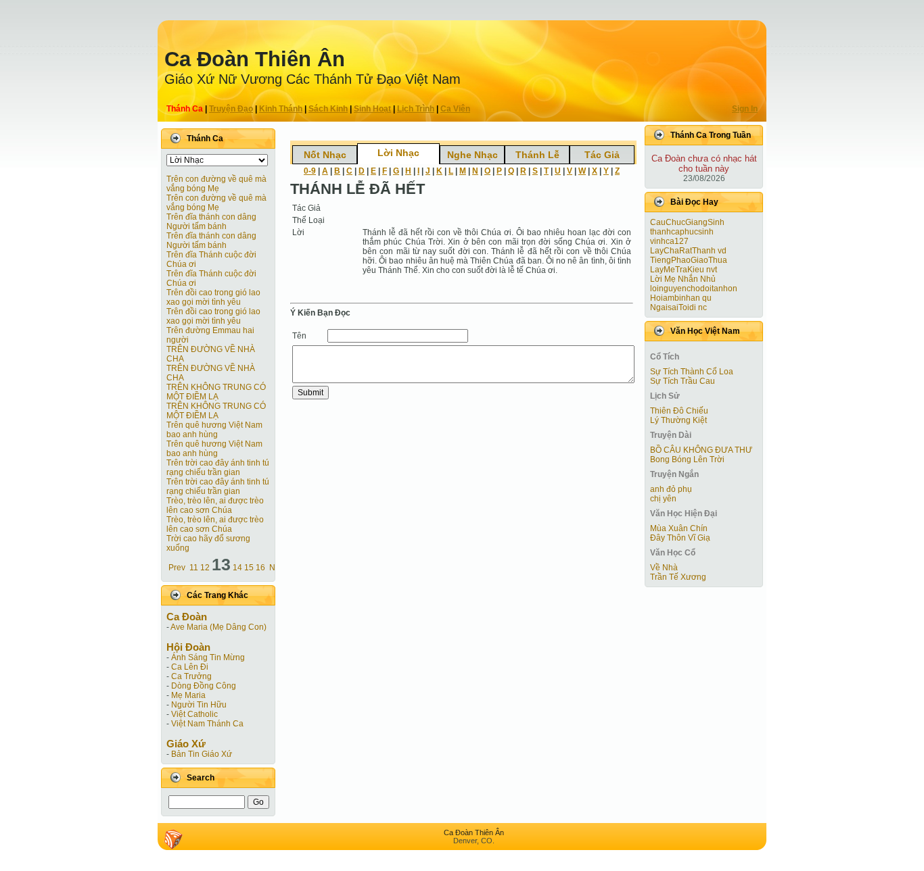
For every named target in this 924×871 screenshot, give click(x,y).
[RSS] (173, 839)
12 (205, 567)
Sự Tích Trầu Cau (682, 381)
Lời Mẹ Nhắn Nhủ (683, 279)
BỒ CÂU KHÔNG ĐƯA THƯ (701, 450)
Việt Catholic (194, 714)
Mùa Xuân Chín (679, 528)
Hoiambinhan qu (681, 298)
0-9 (310, 171)
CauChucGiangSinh (687, 222)
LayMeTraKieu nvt (683, 269)
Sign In (745, 109)
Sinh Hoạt (372, 109)
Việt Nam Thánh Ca (207, 723)
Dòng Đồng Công (203, 686)
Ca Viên (455, 109)
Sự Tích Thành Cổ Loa (691, 371)
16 (260, 567)
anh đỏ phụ (671, 489)
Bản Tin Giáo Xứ (201, 754)
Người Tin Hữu (199, 705)
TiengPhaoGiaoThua (688, 260)
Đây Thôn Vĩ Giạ (680, 538)
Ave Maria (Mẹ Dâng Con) (218, 627)
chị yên (663, 498)
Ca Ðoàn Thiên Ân (254, 59)
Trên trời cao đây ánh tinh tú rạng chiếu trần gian (217, 467)
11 (193, 567)
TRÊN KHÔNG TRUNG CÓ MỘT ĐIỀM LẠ (216, 391)
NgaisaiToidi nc (678, 307)
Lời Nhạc (398, 152)
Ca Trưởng (191, 676)
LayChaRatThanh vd (688, 250)
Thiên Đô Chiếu (679, 411)
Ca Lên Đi (189, 667)
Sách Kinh (328, 109)
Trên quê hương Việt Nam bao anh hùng (214, 429)
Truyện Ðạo (231, 109)
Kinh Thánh (280, 109)
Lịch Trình (415, 109)
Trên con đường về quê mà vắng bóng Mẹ (216, 183)
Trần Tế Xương (678, 577)
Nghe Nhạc (472, 154)
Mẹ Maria (188, 695)
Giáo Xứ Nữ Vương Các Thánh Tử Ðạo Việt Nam (312, 79)
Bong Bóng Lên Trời (687, 459)
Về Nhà (664, 567)
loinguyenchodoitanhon (693, 288)
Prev (176, 567)
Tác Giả (602, 154)
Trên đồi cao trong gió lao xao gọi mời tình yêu (213, 297)
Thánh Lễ (537, 154)
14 (237, 567)
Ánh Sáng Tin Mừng (208, 657)
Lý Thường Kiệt (678, 420)
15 (249, 567)
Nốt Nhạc (325, 154)
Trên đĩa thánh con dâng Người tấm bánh (211, 221)
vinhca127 (669, 241)
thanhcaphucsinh (682, 232)
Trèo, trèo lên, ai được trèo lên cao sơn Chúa (215, 505)
